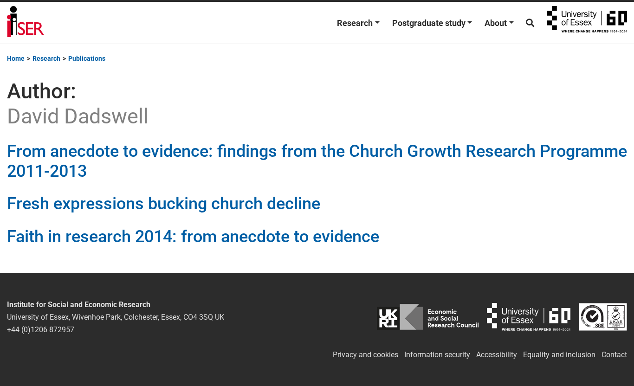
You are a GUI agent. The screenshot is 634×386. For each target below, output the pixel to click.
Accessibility (496, 354)
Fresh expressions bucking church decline (163, 203)
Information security (437, 354)
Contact (614, 354)
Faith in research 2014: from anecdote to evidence (193, 236)
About (496, 23)
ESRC (428, 317)
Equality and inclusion (559, 354)
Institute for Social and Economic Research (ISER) (25, 22)
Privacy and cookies (365, 354)
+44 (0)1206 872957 (40, 329)
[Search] (530, 23)
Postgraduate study (429, 23)
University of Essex (587, 22)
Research (355, 23)
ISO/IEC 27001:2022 (603, 317)
